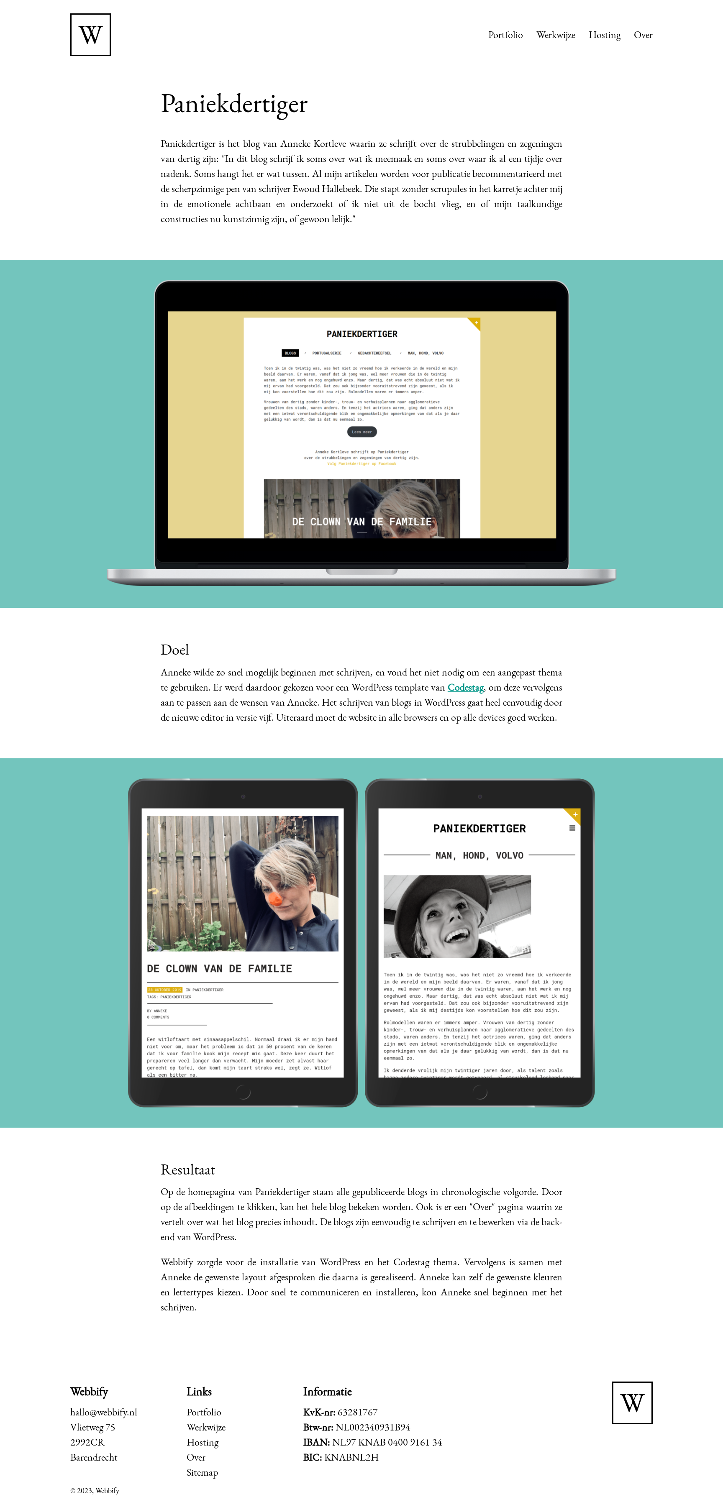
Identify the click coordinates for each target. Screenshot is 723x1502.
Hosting (604, 34)
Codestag (466, 687)
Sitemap (202, 1472)
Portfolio (505, 34)
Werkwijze (555, 34)
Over (643, 34)
